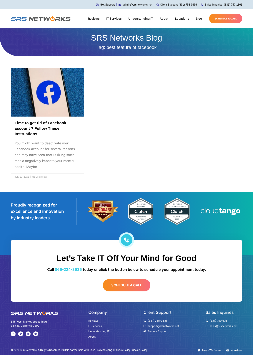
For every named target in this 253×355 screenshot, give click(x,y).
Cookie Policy (139, 350)
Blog (199, 18)
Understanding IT (140, 18)
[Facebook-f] (13, 333)
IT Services (114, 18)
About (164, 18)
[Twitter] (20, 333)
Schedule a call (226, 18)
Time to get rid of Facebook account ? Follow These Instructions (40, 128)
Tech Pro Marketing (100, 350)
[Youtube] (35, 333)
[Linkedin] (28, 333)
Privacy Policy (122, 350)
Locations (182, 18)
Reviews (94, 18)
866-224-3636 (68, 269)
